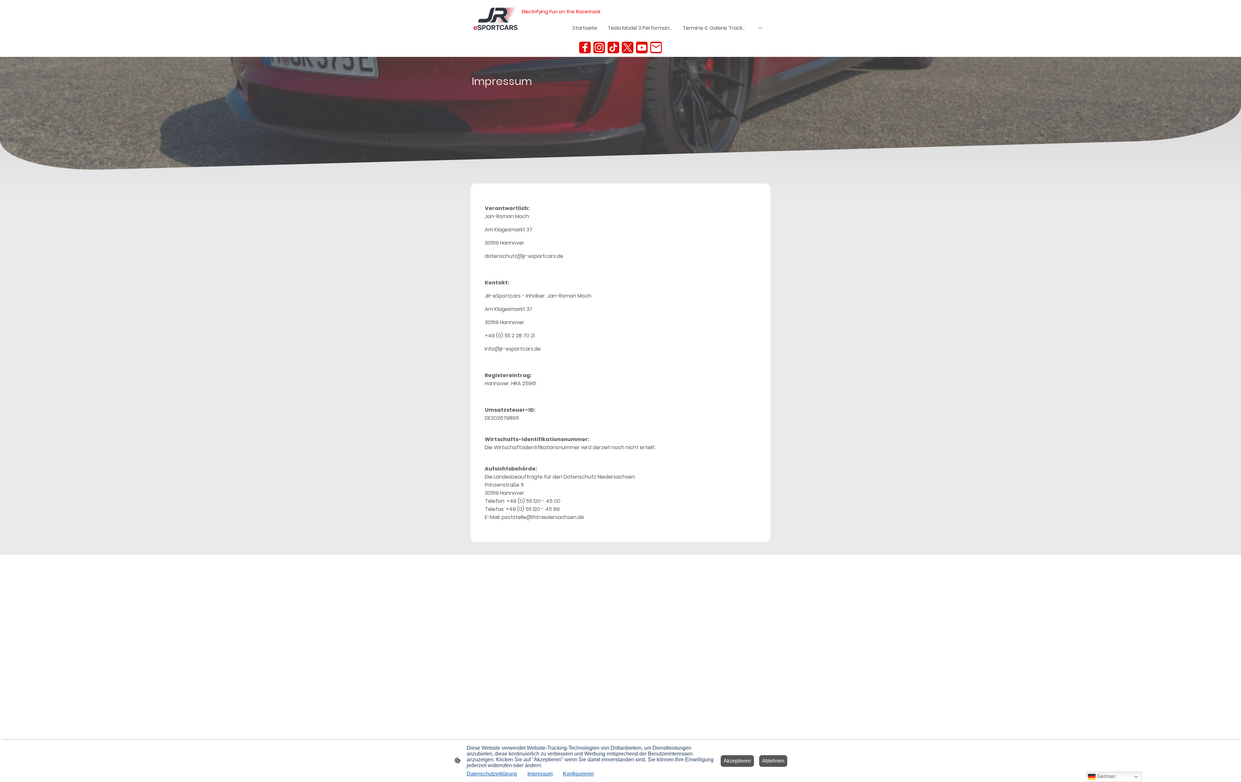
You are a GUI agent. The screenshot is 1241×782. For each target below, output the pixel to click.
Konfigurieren (578, 774)
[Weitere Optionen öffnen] (760, 28)
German (1105, 776)
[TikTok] (613, 47)
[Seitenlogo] (495, 19)
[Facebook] (585, 47)
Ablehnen (773, 761)
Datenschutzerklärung (492, 774)
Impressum (540, 774)
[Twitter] (627, 47)
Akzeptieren (737, 761)
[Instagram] (599, 47)
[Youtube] (642, 47)
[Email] (656, 47)
